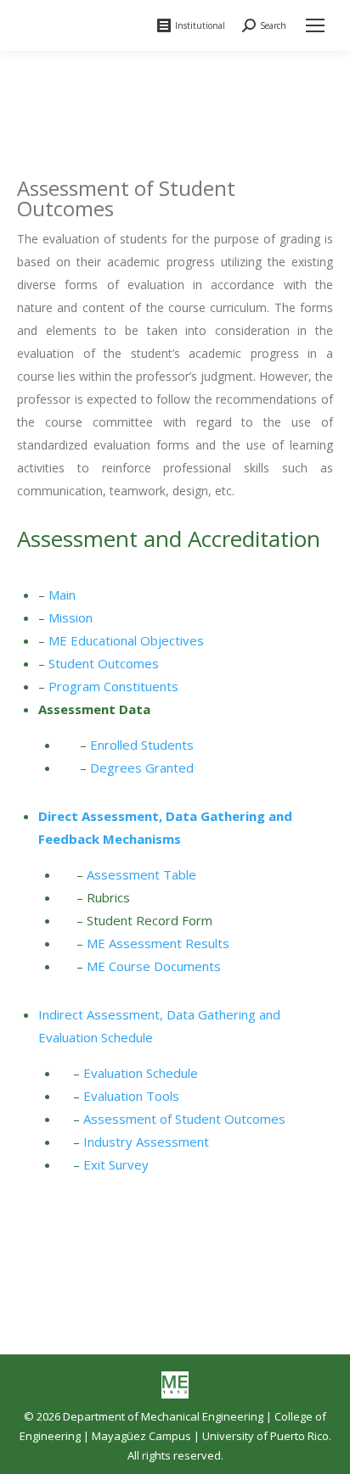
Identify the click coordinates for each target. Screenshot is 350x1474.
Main (62, 594)
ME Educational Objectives (126, 640)
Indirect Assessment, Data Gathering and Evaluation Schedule (159, 1026)
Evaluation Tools (131, 1095)
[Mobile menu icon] (315, 25)
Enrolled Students (142, 744)
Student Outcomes (103, 663)
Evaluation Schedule (140, 1072)
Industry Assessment (146, 1141)
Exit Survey (116, 1164)
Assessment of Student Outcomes (184, 1118)
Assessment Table (141, 874)
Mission (70, 617)
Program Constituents (113, 686)
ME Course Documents (154, 966)
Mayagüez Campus (141, 1435)
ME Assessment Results (158, 943)
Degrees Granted (142, 767)
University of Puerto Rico (265, 1435)
